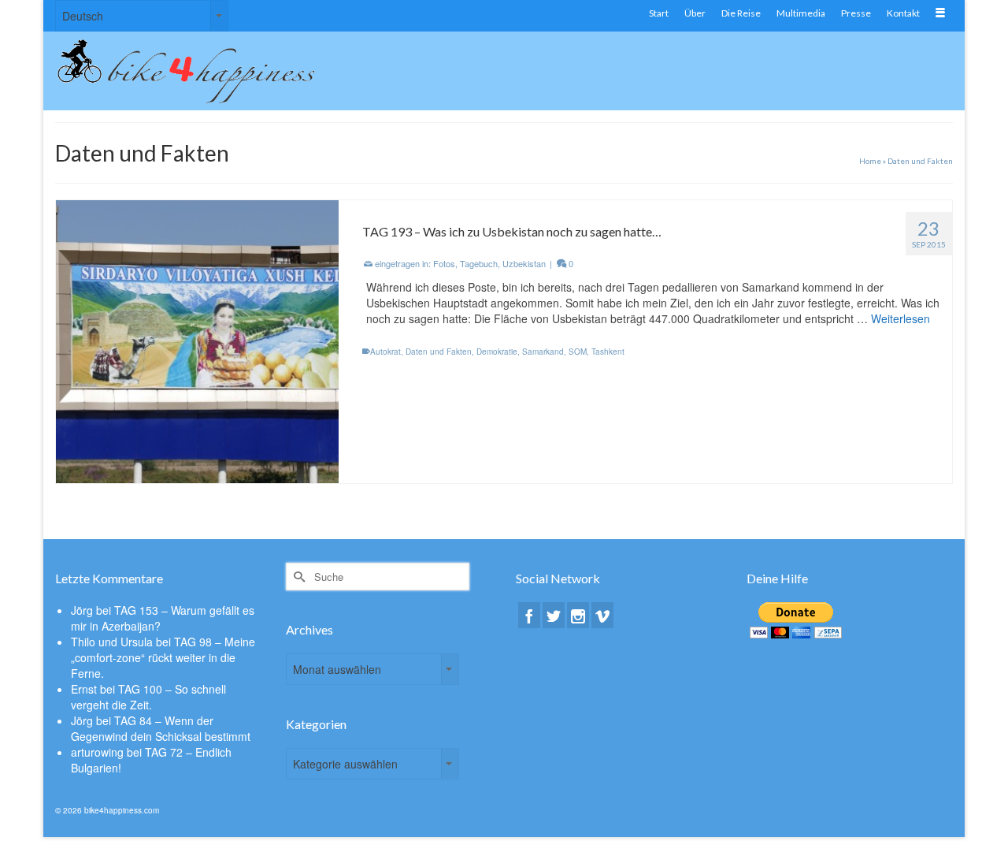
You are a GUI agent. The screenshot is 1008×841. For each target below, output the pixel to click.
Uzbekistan (524, 263)
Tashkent (607, 351)
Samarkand (543, 351)
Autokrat (385, 351)
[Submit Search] (297, 576)
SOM (578, 351)
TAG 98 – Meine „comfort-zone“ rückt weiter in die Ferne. (163, 657)
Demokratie (496, 351)
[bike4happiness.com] (197, 71)
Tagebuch (479, 263)
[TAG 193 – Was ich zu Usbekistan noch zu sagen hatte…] (197, 340)
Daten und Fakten (439, 351)
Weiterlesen (900, 318)
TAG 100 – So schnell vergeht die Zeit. (148, 697)
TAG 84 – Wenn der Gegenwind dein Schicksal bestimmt (160, 728)
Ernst (84, 689)
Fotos (444, 263)
